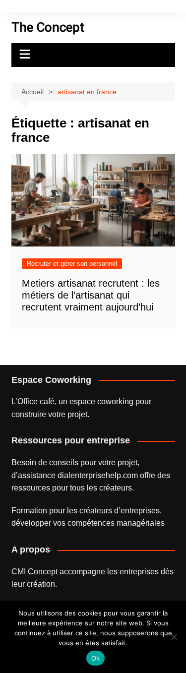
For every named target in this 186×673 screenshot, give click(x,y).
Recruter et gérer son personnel (72, 263)
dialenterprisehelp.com (98, 475)
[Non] (174, 637)
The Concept (47, 27)
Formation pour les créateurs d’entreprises (85, 510)
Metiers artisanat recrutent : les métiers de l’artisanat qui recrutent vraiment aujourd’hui (91, 295)
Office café (36, 401)
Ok (95, 658)
